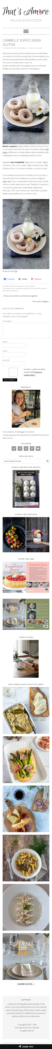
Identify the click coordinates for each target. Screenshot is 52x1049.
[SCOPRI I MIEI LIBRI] (26, 594)
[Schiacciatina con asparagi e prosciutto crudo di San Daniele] (26, 759)
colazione (26, 288)
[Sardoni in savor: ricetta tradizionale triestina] (26, 710)
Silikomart (15, 290)
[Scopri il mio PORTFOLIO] (26, 534)
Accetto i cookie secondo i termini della (35, 372)
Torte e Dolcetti (30, 286)
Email (5, 351)
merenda (43, 288)
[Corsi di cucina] (26, 659)
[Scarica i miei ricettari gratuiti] (26, 489)
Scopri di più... (26, 984)
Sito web (6, 360)
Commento (7, 321)
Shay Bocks (38, 1043)
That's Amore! (26, 13)
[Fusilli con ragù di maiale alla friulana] (26, 858)
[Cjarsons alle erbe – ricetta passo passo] (26, 907)
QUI (15, 271)
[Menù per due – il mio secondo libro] (26, 956)
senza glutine (7, 290)
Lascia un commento (35, 48)
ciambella (19, 288)
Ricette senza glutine (17, 286)
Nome (5, 342)
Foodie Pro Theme (25, 1043)
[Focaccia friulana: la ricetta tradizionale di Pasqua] (26, 809)
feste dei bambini (34, 288)
